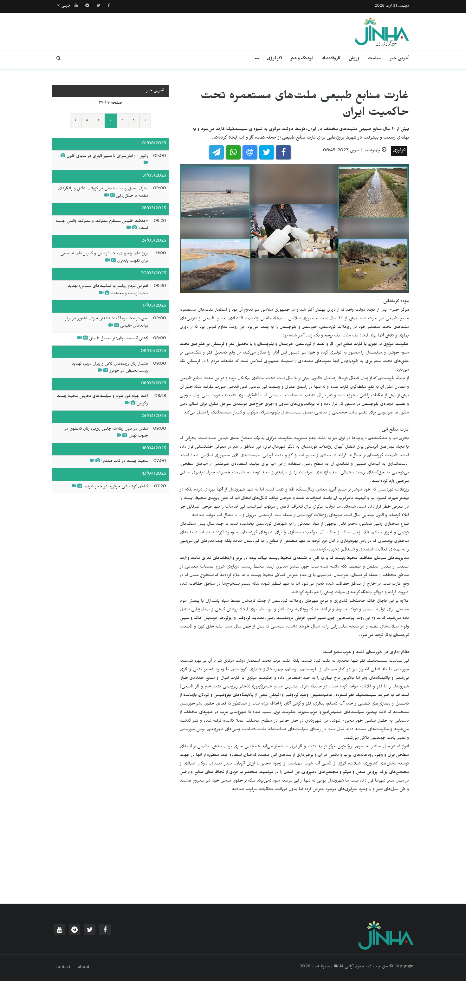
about (83, 967)
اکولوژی (274, 59)
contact (62, 967)
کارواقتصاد (331, 59)
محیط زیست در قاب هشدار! (124, 461)
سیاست (374, 59)
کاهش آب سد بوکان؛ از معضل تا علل (118, 338)
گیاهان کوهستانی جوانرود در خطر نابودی (115, 487)
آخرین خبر (400, 59)
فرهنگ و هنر (302, 59)
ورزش (354, 59)
